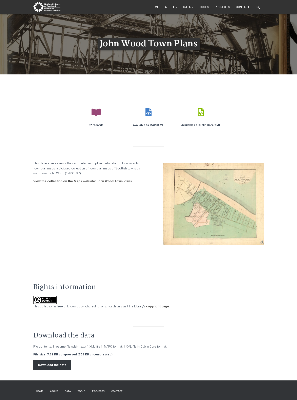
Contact (243, 7)
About (170, 7)
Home (155, 7)
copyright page (157, 306)
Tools (204, 7)
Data (187, 7)
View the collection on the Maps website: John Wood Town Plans (82, 181)
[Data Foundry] (46, 7)
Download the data (52, 365)
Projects (222, 7)
